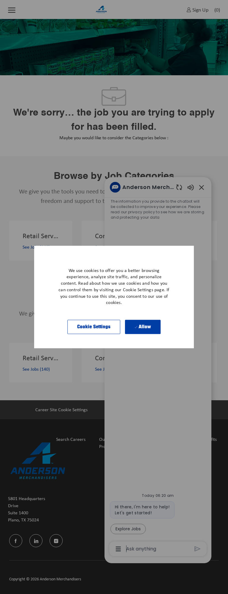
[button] (94, 327)
